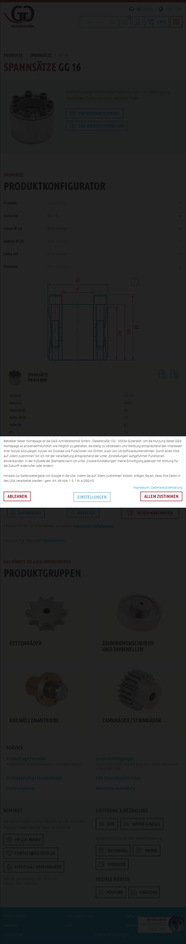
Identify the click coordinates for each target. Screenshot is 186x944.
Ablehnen (17, 496)
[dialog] (93, 472)
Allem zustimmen (161, 496)
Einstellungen (92, 497)
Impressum (141, 487)
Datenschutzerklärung (166, 487)
